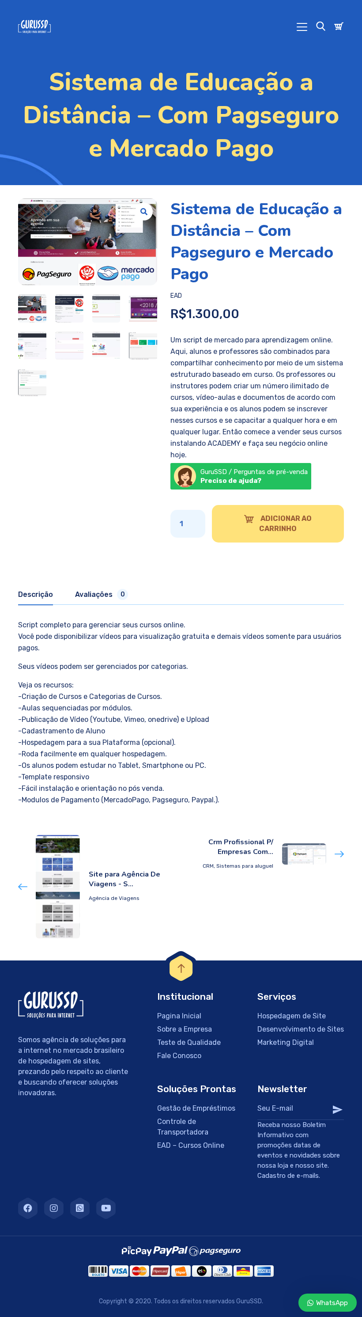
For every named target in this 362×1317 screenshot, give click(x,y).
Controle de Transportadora (182, 1126)
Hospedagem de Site (291, 1016)
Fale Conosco (179, 1055)
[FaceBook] (28, 1208)
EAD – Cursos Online (190, 1145)
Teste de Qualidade (189, 1042)
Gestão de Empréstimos (196, 1108)
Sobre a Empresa (184, 1029)
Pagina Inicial (179, 1016)
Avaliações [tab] (100, 594)
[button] (144, 211)
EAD (176, 296)
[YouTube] (106, 1208)
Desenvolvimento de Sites (300, 1029)
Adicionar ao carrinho (285, 523)
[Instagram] (54, 1208)
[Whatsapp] (80, 1208)
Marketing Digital (285, 1042)
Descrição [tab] (35, 594)
